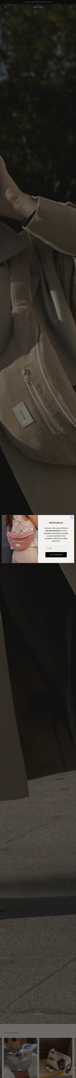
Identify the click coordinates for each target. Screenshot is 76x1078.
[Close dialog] (71, 517)
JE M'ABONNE (56, 555)
